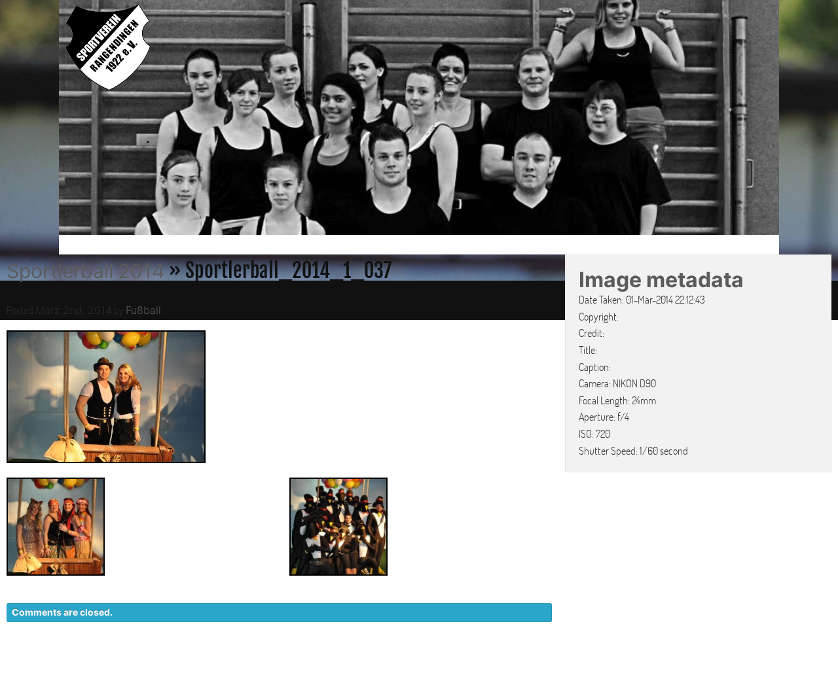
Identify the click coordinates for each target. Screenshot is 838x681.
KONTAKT (534, 667)
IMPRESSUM (697, 667)
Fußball (143, 310)
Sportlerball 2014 (85, 271)
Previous (45, 120)
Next (793, 120)
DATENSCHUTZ (613, 667)
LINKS (758, 667)
